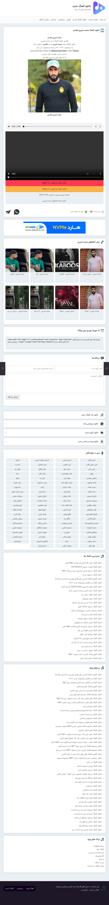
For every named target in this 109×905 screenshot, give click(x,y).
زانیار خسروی (91, 496)
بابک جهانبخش (67, 473)
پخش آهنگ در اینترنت (95, 866)
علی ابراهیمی (42, 505)
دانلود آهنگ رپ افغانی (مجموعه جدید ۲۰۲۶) (85, 582)
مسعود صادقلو (42, 528)
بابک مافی (42, 473)
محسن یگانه (42, 523)
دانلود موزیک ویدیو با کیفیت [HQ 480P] (54, 195)
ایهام (91, 473)
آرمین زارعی (67, 460)
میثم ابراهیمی (17, 537)
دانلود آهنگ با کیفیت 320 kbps (54, 183)
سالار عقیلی (67, 496)
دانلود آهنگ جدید (80, 19)
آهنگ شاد (100, 849)
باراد (17, 473)
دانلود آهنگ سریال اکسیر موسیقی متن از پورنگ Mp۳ (82, 570)
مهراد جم (42, 537)
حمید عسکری (42, 482)
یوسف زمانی (67, 546)
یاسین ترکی (42, 546)
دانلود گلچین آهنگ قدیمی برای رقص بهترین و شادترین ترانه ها (78, 578)
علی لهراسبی (17, 505)
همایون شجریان (42, 541)
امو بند (17, 464)
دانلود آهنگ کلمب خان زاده (91, 614)
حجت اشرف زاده (66, 482)
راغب (42, 487)
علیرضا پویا (42, 510)
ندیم (66, 541)
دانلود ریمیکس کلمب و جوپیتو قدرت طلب (86, 610)
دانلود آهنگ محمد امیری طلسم (86, 30)
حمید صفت (92, 487)
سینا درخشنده (42, 500)
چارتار (17, 478)
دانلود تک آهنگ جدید (77, 212)
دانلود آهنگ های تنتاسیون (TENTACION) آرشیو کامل (82, 586)
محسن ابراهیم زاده (91, 523)
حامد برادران (67, 487)
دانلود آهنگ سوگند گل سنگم (91, 634)
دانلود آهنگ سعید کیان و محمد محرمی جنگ (85, 590)
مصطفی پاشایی (91, 532)
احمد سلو (67, 469)
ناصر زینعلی (92, 541)
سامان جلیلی (42, 496)
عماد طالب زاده (67, 505)
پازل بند (42, 478)
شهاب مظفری (91, 505)
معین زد (67, 532)
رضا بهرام (17, 487)
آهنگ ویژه (30, 888)
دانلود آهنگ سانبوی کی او (92, 574)
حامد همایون (91, 482)
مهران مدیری (42, 532)
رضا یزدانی (66, 491)
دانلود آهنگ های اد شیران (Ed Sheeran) (86, 567)
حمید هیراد (17, 482)
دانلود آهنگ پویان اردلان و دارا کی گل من (86, 642)
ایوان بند (17, 469)
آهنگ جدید (9, 888)
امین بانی (91, 469)
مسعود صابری (17, 528)
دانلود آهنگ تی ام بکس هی (91, 646)
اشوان (17, 460)
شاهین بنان (17, 500)
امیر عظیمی (67, 464)
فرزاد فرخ (17, 514)
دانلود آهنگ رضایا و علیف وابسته (90, 618)
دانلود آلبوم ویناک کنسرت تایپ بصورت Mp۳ (85, 654)
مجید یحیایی (42, 519)
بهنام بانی (67, 478)
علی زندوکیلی (91, 510)
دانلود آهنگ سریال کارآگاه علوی (90, 606)
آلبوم (69, 19)
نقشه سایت (93, 19)
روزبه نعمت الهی (17, 491)
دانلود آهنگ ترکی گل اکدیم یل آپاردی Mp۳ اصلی (83, 563)
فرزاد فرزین (42, 514)
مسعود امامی (67, 528)
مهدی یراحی (67, 537)
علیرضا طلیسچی (91, 514)
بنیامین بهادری (92, 478)
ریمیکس (61, 19)
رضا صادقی (91, 491)
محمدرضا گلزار (17, 523)
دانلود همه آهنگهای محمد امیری (54, 201)
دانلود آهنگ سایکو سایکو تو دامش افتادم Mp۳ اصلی (82, 626)
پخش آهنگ (44, 19)
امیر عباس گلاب (91, 464)
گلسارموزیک (99, 856)
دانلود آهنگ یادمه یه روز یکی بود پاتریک (87, 602)
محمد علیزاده (91, 528)
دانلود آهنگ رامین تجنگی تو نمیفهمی (88, 622)
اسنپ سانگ (99, 862)
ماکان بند (67, 519)
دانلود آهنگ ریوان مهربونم (92, 598)
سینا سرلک (67, 500)
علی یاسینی (67, 510)
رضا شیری (42, 491)
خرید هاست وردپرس (96, 852)
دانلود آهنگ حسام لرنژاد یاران (91, 658)
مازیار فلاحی (91, 519)
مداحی (53, 19)
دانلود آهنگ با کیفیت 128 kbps (54, 189)
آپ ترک (103, 19)
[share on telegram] (8, 212)
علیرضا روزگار (17, 510)
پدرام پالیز (17, 541)
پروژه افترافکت (98, 846)
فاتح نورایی (67, 514)
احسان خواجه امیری (42, 460)
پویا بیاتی (92, 546)
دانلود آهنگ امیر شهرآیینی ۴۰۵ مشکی (88, 638)
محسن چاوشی (67, 523)
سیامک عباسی (17, 496)
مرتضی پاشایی (17, 519)
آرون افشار (91, 460)
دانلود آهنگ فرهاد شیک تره (91, 594)
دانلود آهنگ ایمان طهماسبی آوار (90, 630)
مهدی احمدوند (17, 532)
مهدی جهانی (91, 537)
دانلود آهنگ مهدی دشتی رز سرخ (90, 650)
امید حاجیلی (42, 464)
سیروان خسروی (91, 500)
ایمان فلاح (42, 469)
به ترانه (101, 859)
